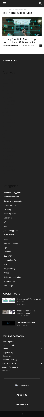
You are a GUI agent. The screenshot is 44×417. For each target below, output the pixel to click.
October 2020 (7, 126)
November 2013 (8, 170)
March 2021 (7, 115)
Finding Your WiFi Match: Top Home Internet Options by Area (19, 41)
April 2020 (6, 141)
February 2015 (8, 163)
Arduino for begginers (12, 192)
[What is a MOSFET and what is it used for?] (8, 300)
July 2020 (6, 134)
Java (5, 226)
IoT (5, 222)
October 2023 (7, 83)
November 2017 (8, 148)
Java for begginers (11, 230)
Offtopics (7, 252)
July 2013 (6, 173)
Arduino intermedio (11, 197)
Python (6, 273)
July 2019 (6, 144)
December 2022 (8, 101)
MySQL (6, 247)
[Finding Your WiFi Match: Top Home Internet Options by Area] (22, 26)
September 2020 (9, 130)
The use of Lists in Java (26, 322)
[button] (4, 3)
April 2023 (6, 90)
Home (4, 9)
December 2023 (8, 79)
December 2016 (8, 152)
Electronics (8, 218)
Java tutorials (9, 235)
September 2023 (9, 86)
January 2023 (7, 97)
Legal (6, 239)
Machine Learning (11, 243)
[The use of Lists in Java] (8, 323)
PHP (5, 264)
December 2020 (8, 123)
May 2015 (6, 159)
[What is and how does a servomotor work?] (8, 312)
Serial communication (12, 277)
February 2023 (8, 94)
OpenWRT (8, 256)
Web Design (8, 285)
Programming (9, 268)
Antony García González (11, 45)
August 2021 (7, 112)
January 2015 (7, 166)
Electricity (7, 209)
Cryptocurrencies (10, 205)
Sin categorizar (9, 281)
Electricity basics (10, 213)
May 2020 (6, 137)
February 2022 (8, 104)
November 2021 (8, 108)
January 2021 (7, 119)
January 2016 (7, 155)
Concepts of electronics (13, 201)
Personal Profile (10, 260)
